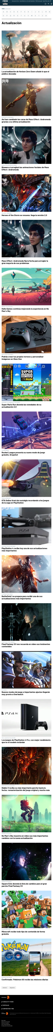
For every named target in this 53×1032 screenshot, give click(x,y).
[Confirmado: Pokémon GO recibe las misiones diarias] (26, 957)
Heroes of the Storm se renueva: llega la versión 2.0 (24, 215)
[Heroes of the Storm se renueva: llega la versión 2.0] (26, 193)
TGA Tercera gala (38, 1)
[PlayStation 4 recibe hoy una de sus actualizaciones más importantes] (26, 526)
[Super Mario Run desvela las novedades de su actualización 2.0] (26, 382)
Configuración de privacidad (6, 1025)
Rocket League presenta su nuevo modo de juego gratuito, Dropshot (23, 453)
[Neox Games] (6, 4)
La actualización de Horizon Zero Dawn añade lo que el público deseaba (25, 72)
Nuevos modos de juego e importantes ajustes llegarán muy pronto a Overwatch (26, 693)
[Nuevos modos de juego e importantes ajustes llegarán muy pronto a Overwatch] (26, 670)
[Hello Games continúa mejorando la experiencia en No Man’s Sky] (26, 286)
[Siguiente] (50, 1)
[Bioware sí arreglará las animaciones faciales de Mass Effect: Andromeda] (26, 145)
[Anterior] (10, 1)
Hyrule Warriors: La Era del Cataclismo (27, 1)
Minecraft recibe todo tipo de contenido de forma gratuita (23, 932)
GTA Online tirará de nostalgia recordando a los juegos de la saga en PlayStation (25, 501)
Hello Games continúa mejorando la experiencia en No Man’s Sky (25, 310)
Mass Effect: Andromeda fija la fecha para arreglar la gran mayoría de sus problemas (25, 262)
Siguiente (12, 987)
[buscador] (48, 4)
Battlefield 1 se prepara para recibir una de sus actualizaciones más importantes (22, 597)
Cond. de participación (5, 1024)
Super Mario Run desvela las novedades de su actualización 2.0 (21, 405)
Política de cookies (5, 1023)
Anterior (5, 987)
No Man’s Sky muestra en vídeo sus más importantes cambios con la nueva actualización (25, 837)
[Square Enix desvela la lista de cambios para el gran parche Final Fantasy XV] (26, 861)
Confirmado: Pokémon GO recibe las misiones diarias (25, 979)
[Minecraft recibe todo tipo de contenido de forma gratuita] (26, 909)
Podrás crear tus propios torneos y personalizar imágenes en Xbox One (23, 357)
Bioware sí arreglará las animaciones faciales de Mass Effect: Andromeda (25, 168)
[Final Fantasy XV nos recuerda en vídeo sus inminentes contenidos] (26, 622)
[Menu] (51, 4)
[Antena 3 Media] (4, 1013)
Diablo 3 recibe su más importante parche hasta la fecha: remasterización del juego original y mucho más (26, 789)
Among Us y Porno (15, 1)
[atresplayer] (45, 4)
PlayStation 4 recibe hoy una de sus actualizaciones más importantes (24, 549)
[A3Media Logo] (5, 998)
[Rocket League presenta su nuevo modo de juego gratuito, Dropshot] (26, 430)
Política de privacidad (5, 1021)
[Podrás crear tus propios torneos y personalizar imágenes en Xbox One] (26, 334)
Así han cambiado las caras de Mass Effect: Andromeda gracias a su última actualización (26, 120)
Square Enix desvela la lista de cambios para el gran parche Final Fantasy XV (24, 885)
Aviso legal (3, 1020)
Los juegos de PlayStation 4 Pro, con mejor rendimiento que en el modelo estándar (26, 741)
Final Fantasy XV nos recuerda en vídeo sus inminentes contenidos (26, 645)
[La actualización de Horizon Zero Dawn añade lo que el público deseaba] (26, 49)
